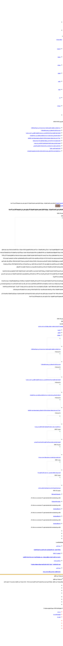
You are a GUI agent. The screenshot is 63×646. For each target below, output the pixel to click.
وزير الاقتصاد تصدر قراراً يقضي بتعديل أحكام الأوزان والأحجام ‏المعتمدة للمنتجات (44, 151)
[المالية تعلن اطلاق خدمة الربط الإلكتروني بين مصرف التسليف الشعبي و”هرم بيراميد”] (54, 377)
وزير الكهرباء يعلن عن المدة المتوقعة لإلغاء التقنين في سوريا (48, 427)
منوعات (59, 106)
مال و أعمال (57, 206)
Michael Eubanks (56, 494)
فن (60, 98)
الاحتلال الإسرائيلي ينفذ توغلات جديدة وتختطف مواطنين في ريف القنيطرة (45, 135)
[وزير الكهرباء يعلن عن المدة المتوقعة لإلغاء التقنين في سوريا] (54, 424)
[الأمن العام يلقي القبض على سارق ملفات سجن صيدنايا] (54, 455)
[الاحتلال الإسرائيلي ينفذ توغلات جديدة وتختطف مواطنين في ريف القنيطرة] (54, 392)
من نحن (59, 612)
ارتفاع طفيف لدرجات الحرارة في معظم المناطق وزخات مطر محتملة (47, 141)
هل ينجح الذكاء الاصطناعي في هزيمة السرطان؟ (51, 130)
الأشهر (59, 332)
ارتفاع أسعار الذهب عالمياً (55, 148)
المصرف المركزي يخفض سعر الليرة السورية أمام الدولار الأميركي (47, 442)
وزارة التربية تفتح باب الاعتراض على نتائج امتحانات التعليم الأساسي (47, 146)
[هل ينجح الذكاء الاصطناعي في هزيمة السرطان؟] (54, 362)
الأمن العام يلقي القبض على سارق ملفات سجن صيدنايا (50, 457)
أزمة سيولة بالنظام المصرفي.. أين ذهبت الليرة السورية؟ (49, 472)
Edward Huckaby (56, 501)
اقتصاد (59, 73)
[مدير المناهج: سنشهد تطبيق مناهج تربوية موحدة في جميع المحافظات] (54, 346)
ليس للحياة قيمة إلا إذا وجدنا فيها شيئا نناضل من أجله (49, 488)
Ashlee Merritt (57, 509)
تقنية (59, 89)
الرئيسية (59, 49)
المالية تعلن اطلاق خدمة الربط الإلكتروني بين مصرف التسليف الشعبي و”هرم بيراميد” (43, 133)
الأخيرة (59, 330)
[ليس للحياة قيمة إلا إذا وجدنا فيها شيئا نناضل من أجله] (54, 485)
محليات (59, 65)
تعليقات (59, 335)
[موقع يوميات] (59, 39)
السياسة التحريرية (57, 614)
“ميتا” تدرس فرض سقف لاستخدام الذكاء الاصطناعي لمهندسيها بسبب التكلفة (44, 138)
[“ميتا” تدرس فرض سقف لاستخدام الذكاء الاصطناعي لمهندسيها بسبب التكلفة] (54, 408)
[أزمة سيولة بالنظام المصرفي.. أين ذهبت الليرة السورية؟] (54, 470)
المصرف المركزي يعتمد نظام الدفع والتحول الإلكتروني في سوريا (47, 143)
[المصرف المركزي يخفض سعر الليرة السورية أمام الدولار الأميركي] (54, 439)
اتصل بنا (59, 617)
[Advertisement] (31, 8)
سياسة (59, 57)
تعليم (59, 81)
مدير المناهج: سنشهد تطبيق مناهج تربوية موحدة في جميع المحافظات (46, 128)
